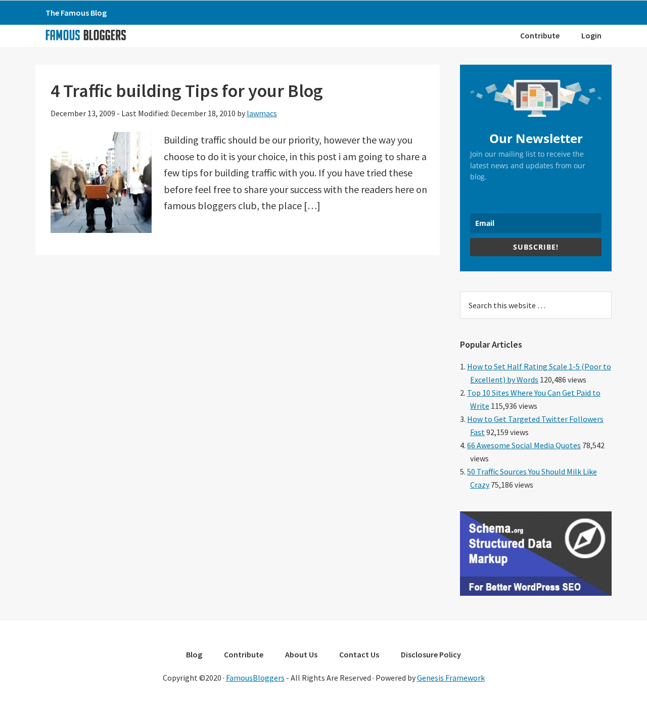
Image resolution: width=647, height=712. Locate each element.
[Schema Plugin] (536, 593)
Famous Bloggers (85, 35)
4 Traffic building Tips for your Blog (187, 90)
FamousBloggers (255, 678)
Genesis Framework (451, 678)
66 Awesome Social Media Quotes (524, 445)
